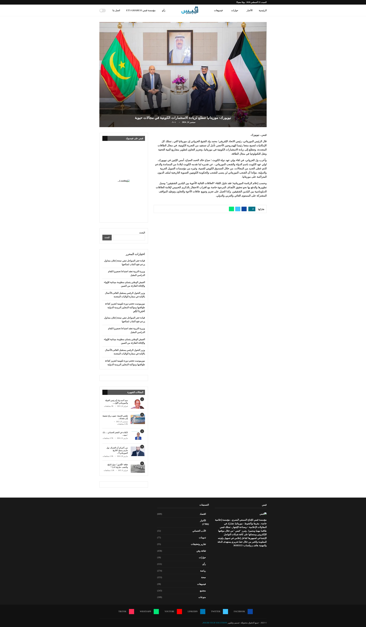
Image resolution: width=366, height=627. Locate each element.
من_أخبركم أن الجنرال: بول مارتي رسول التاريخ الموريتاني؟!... (117, 450)
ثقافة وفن (181, 551)
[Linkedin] (110, 2)
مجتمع (181, 590)
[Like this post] (251, 209)
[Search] (109, 10)
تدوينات (181, 537)
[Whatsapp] (103, 2)
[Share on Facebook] (244, 209)
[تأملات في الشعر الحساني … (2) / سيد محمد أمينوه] (138, 436)
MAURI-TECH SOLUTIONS (215, 623)
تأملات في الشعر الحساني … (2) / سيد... (115, 433)
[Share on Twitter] (237, 209)
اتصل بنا (116, 10)
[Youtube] (106, 2)
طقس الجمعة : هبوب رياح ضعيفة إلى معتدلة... (115, 417)
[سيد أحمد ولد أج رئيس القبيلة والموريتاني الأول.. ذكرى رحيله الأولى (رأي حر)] (138, 404)
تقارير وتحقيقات (181, 544)
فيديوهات (218, 10)
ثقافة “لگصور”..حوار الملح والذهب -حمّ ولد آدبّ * (118, 466)
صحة (181, 577)
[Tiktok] (100, 2)
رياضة (181, 571)
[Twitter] (113, 2)
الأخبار (249, 10)
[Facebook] (116, 2)
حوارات (234, 10)
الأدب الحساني (181, 531)
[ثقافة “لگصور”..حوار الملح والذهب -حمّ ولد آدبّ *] (138, 468)
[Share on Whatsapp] (231, 209)
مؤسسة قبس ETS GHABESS (141, 10)
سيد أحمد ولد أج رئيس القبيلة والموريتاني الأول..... (116, 401)
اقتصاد (181, 514)
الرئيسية (263, 10)
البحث (142, 232)
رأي (163, 10)
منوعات (181, 597)
